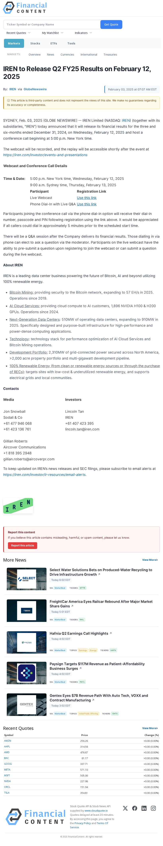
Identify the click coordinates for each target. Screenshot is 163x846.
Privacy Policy (83, 823)
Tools (71, 43)
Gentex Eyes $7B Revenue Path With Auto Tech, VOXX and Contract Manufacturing (99, 697)
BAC (6, 758)
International (89, 54)
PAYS (82, 682)
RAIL (82, 620)
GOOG (8, 764)
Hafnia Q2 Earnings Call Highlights (81, 633)
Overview (35, 54)
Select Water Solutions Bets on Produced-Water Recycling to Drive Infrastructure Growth (101, 572)
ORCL (7, 787)
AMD (7, 752)
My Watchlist (50, 33)
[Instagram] (153, 816)
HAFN (113, 650)
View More (149, 560)
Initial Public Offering (88, 714)
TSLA (7, 792)
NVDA (7, 781)
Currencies (67, 54)
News (50, 54)
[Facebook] (135, 816)
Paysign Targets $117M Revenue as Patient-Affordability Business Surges (97, 666)
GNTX (114, 714)
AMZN (7, 740)
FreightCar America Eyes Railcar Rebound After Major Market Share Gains (101, 603)
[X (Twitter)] (125, 816)
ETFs (53, 43)
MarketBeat (60, 588)
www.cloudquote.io (96, 810)
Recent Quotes (16, 33)
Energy (93, 650)
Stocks (35, 43)
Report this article (22, 545)
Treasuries (110, 54)
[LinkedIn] (144, 816)
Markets (14, 43)
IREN (126, 120)
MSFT (7, 775)
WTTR (82, 588)
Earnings (83, 650)
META (7, 769)
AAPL (7, 746)
